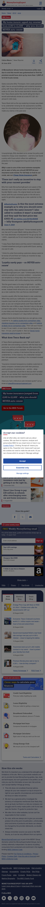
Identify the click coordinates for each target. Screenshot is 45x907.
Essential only (22, 467)
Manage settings (22, 473)
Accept (22, 461)
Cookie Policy (8, 445)
